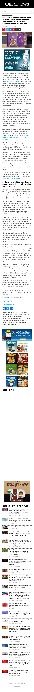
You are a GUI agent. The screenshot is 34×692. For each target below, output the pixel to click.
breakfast (24, 312)
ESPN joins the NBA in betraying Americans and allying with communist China (19, 605)
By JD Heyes (17, 546)
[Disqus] (17, 413)
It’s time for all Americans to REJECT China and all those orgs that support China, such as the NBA (19, 672)
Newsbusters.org (7, 301)
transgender (6, 324)
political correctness (9, 322)
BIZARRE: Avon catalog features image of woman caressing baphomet (20, 570)
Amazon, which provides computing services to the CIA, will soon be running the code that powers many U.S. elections (20, 562)
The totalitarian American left (17, 527)
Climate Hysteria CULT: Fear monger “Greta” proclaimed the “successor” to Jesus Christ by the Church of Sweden (19, 613)
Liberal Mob (15, 320)
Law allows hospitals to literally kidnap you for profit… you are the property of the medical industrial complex (20, 654)
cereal (16, 314)
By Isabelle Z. (18, 657)
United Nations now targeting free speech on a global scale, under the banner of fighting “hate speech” (19, 646)
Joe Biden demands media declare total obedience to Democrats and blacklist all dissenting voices (19, 638)
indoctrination (7, 318)
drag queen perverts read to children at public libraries (15, 137)
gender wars (11, 316)
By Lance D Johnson (19, 537)
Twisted (13, 324)
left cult (20, 318)
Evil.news (5, 294)
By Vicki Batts (18, 667)
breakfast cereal (7, 314)
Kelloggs (15, 318)
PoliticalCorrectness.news (13, 179)
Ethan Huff (13, 26)
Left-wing (27, 318)
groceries (19, 316)
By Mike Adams (18, 633)
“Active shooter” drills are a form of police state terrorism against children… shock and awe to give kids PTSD (20, 533)
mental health (24, 320)
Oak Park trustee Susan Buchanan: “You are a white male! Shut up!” (20, 620)
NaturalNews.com (8, 305)
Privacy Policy (17, 686)
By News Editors (18, 528)
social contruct (21, 322)
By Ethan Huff (17, 515)
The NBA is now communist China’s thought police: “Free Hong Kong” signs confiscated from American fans (20, 520)
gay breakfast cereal (12, 81)
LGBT (3, 320)
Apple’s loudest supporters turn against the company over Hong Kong (20, 586)
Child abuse (22, 314)
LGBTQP (8, 320)
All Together (16, 312)
